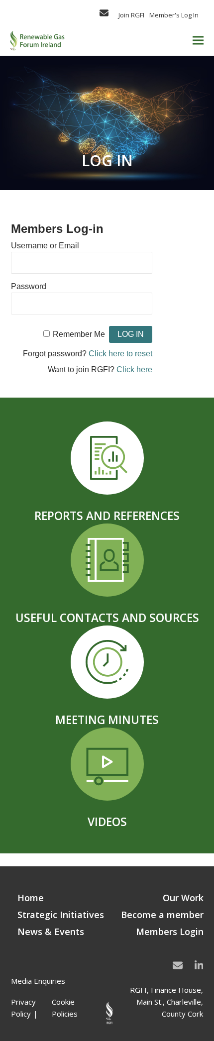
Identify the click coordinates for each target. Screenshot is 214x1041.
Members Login (170, 931)
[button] (198, 40)
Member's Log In (174, 14)
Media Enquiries (38, 981)
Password (28, 286)
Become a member (162, 915)
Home (30, 898)
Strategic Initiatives (60, 915)
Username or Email (45, 245)
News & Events (50, 931)
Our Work (183, 898)
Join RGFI (131, 14)
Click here (134, 369)
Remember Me (79, 334)
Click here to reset (120, 353)
